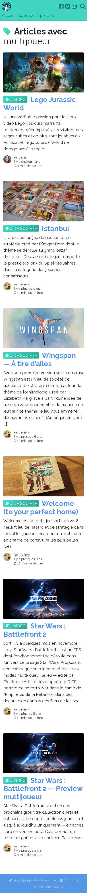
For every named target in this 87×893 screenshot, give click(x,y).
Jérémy (24, 284)
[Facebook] (61, 6)
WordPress (41, 880)
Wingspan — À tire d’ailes (39, 359)
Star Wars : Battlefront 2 (34, 630)
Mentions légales (50, 887)
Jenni (23, 157)
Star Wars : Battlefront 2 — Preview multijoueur (43, 789)
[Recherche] (82, 6)
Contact (25, 15)
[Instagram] (74, 6)
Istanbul (55, 229)
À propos (45, 15)
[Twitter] (67, 6)
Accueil (9, 15)
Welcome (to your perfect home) (40, 508)
